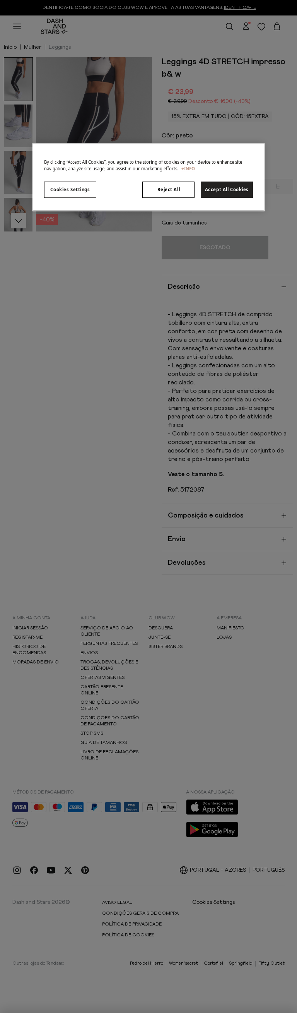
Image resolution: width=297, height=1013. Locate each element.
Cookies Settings (70, 189)
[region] (148, 177)
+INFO (188, 168)
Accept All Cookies (227, 189)
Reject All (168, 189)
